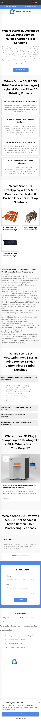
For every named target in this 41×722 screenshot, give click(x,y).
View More (6, 498)
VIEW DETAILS (10, 216)
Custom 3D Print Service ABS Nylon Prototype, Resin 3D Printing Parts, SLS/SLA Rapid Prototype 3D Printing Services (10, 255)
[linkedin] (25, 683)
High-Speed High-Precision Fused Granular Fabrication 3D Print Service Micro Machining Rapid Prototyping (31, 229)
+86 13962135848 (11, 6)
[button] (14, 555)
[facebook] (15, 683)
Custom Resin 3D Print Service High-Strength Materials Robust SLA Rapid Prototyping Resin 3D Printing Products (10, 229)
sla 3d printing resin (28, 636)
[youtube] (20, 683)
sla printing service (11, 636)
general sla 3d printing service (15, 647)
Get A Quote (20, 69)
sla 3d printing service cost (14, 643)
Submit (20, 599)
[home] (20, 11)
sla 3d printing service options (15, 640)
